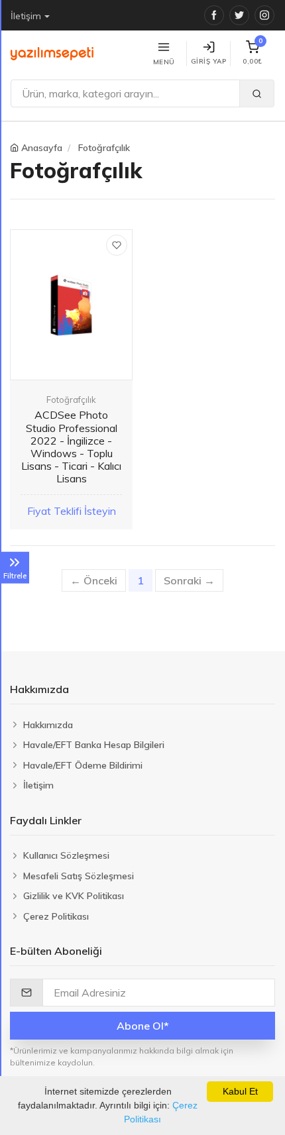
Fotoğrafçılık (104, 148)
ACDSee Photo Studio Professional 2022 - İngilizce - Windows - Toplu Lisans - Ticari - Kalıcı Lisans (71, 446)
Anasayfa (41, 148)
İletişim (26, 16)
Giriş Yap (209, 61)
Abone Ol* (143, 1025)
